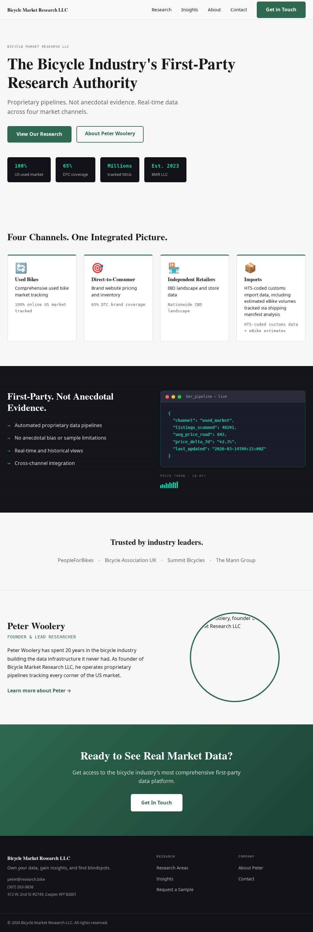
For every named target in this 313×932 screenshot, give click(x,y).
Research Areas (172, 868)
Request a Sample (174, 889)
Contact (238, 9)
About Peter (250, 868)
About (214, 9)
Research (161, 9)
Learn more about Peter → (39, 690)
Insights (189, 9)
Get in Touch (281, 9)
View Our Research (39, 134)
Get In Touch (156, 802)
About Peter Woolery (110, 133)
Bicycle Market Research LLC (37, 9)
